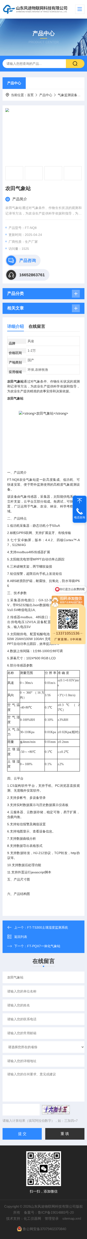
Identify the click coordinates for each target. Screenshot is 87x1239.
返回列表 (20, 937)
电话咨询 (79, 517)
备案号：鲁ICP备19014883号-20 (49, 1212)
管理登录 (52, 1218)
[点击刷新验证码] (56, 1109)
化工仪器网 (32, 1218)
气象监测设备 (67, 95)
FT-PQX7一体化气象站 (43, 946)
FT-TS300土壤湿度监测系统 (47, 927)
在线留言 (37, 326)
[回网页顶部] (79, 500)
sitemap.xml (71, 1218)
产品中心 (14, 83)
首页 (30, 95)
